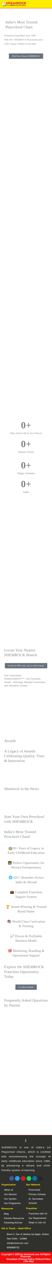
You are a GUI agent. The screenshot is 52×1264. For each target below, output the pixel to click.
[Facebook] (11, 1178)
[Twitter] (17, 1178)
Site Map (29, 1261)
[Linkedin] (34, 1178)
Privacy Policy (26, 1259)
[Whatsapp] (29, 1178)
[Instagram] (40, 1178)
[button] (48, 4)
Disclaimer (12, 1259)
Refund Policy (43, 1259)
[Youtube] (23, 1178)
